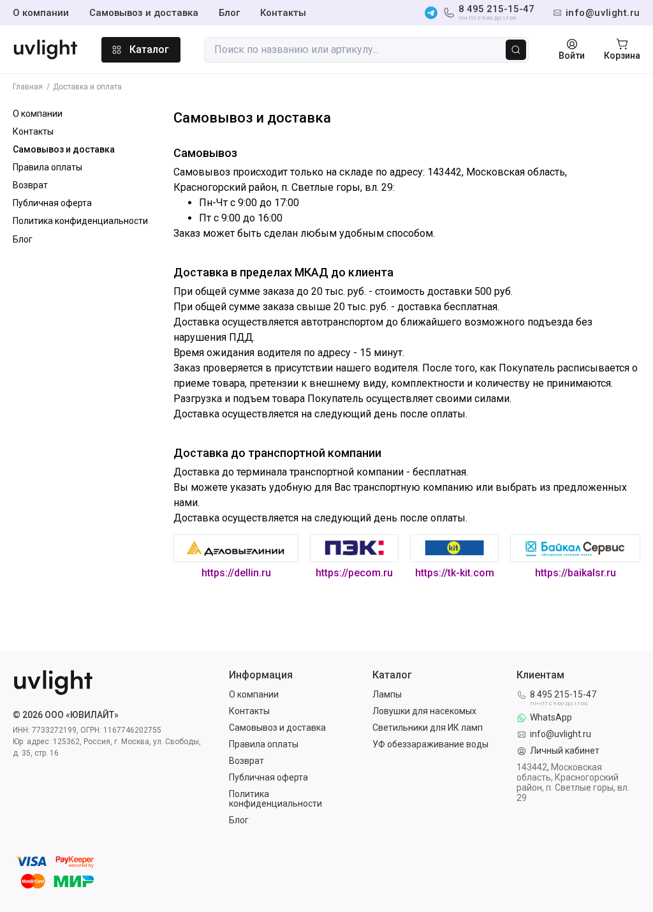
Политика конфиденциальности (80, 221)
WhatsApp (551, 717)
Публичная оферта (52, 203)
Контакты (283, 13)
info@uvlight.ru (560, 734)
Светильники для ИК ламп (427, 728)
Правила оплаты (47, 167)
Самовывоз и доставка (143, 13)
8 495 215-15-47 (496, 12)
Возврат (30, 185)
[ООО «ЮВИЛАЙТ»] (45, 50)
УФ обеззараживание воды (430, 744)
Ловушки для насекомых (424, 711)
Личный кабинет (564, 751)
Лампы (387, 694)
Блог (229, 13)
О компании (41, 13)
